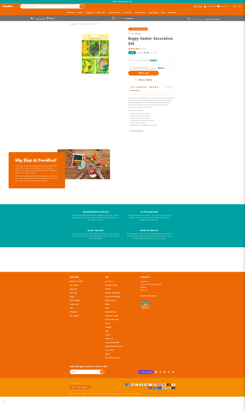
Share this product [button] (136, 130)
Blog (106, 331)
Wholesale (73, 312)
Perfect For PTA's (76, 281)
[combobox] (52, 6)
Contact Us (109, 339)
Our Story (108, 281)
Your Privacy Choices (112, 358)
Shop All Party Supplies (139, 29)
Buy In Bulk (109, 350)
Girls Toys (73, 293)
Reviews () (137, 49)
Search (107, 354)
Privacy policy (92, 393)
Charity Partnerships (112, 296)
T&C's (107, 308)
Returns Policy (110, 300)
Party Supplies (75, 300)
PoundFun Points (111, 285)
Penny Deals (74, 304)
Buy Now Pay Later (112, 319)
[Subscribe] (102, 372)
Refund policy (137, 393)
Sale (71, 308)
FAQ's (107, 304)
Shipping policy (115, 393)
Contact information (103, 393)
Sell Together (74, 316)
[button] (235, 6)
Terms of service (126, 393)
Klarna (107, 323)
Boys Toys (73, 289)
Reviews (108, 289)
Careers (108, 335)
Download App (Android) (114, 346)
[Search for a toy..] (82, 6)
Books (72, 296)
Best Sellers (74, 285)
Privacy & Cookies (111, 316)
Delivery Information (112, 293)
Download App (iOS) (112, 342)
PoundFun (73, 24)
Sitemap (83, 393)
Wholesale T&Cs (111, 312)
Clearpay (108, 327)
